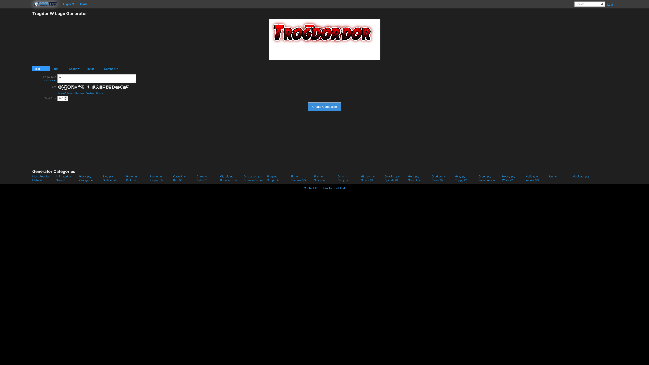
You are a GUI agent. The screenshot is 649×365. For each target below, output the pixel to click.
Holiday (532, 176)
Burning (156, 176)
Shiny (343, 180)
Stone (437, 180)
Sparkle (391, 180)
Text (37, 68)
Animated (64, 176)
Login (610, 4)
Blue (108, 176)
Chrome (204, 176)
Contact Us (311, 188)
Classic (226, 176)
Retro (202, 180)
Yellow (532, 180)
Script (273, 180)
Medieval (581, 176)
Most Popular (40, 176)
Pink (131, 180)
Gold (413, 176)
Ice (553, 176)
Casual (179, 176)
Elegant (274, 176)
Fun (318, 176)
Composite (111, 68)
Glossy (368, 176)
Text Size (50, 98)
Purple (156, 180)
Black (85, 176)
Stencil (414, 180)
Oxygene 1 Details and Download (70, 93)
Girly (342, 176)
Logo (55, 68)
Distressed (253, 176)
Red (178, 180)
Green (485, 176)
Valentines (487, 180)
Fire (295, 176)
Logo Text (49, 78)
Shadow (74, 68)
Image (90, 68)
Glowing (392, 176)
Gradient (439, 176)
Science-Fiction (255, 180)
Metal (37, 180)
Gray (460, 176)
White (507, 180)
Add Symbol (49, 80)
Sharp (320, 180)
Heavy (508, 176)
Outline (110, 180)
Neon (61, 180)
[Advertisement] (16, 61)
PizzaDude (90, 93)
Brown (132, 176)
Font (53, 87)
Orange (86, 180)
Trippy (461, 180)
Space (367, 180)
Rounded (228, 180)
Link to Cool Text (334, 188)
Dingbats (99, 93)
